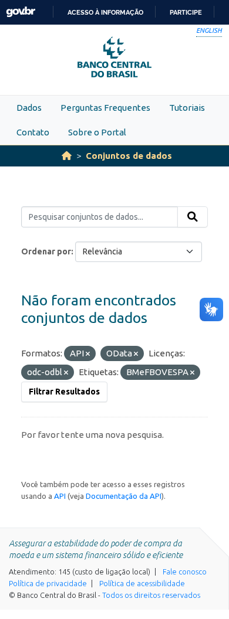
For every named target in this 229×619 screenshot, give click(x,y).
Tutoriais (187, 108)
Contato (32, 132)
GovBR (20, 12)
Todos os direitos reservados (151, 595)
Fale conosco (185, 571)
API (60, 496)
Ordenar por (46, 251)
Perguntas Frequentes (105, 108)
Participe (186, 12)
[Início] (67, 156)
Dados (29, 108)
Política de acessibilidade (142, 583)
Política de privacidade (48, 583)
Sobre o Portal (97, 132)
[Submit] (192, 216)
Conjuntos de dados (129, 156)
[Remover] (88, 354)
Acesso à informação (105, 12)
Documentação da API (123, 496)
